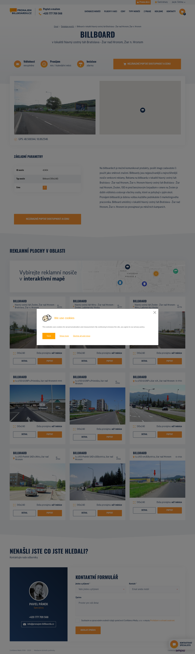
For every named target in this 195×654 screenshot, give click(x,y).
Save (49, 336)
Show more (64, 336)
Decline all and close (81, 336)
